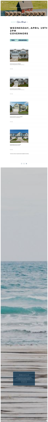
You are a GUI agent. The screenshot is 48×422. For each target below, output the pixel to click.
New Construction (28, 2)
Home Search (17, 2)
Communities (33, 2)
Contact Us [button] (24, 381)
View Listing (11, 121)
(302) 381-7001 (42, 2)
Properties (12, 2)
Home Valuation (22, 2)
